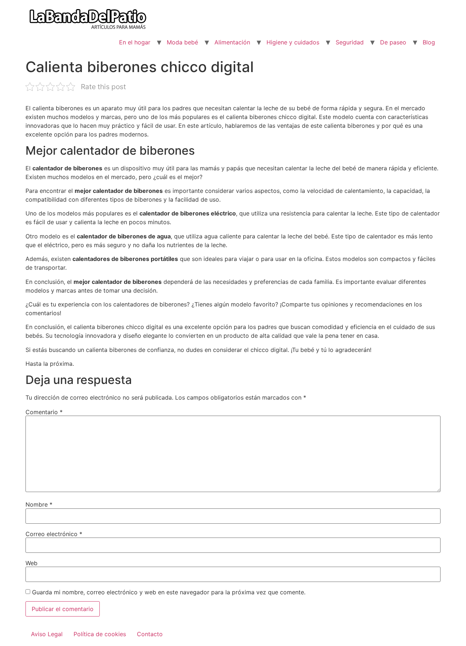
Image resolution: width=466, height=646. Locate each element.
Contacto (150, 634)
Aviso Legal (47, 634)
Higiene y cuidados (292, 42)
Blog (429, 42)
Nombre (38, 504)
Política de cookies (100, 634)
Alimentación (232, 42)
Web (31, 563)
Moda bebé (182, 42)
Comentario (44, 412)
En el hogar (134, 42)
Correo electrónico (53, 534)
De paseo (393, 42)
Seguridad (350, 42)
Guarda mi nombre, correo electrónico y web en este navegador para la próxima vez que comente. (168, 592)
